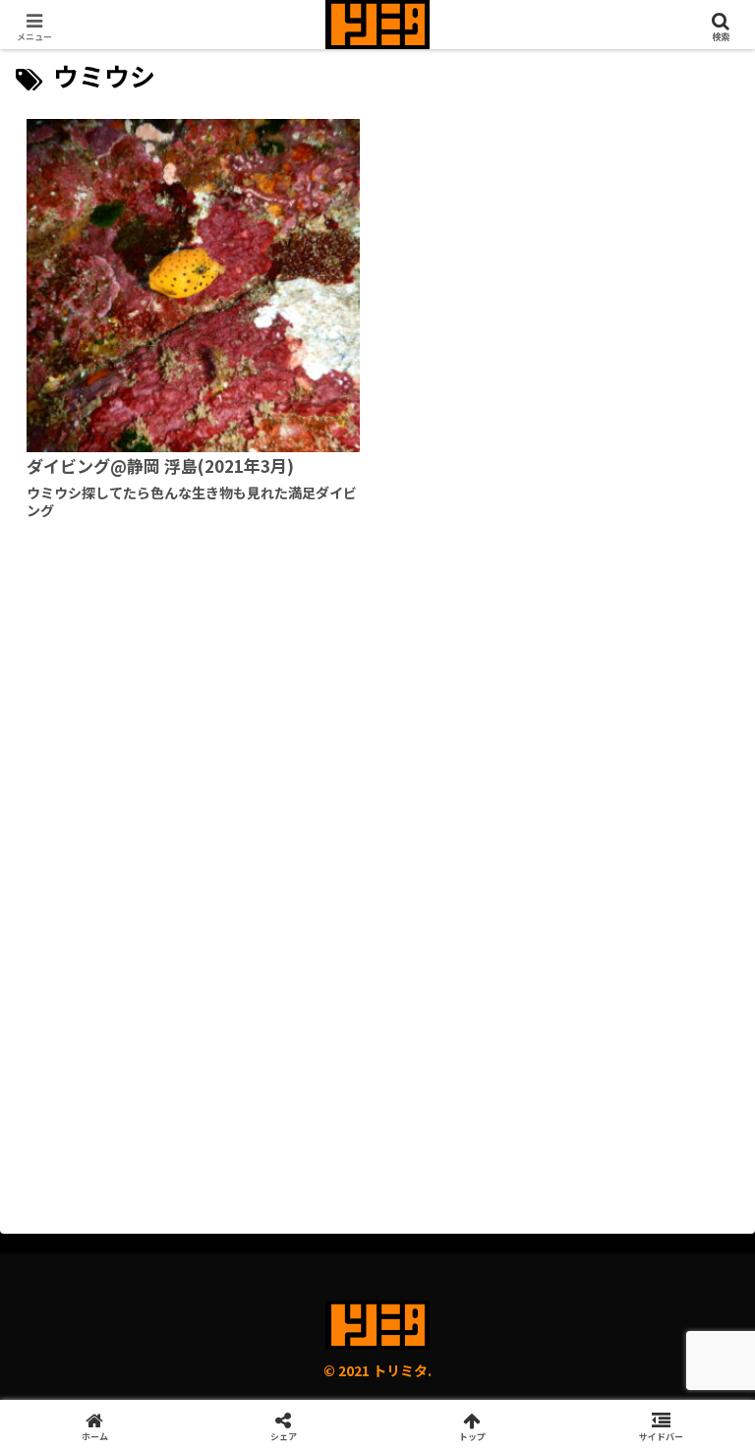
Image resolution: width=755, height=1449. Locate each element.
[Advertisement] (377, 725)
